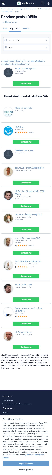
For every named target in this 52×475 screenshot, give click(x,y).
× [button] (47, 40)
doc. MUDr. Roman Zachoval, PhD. (29, 168)
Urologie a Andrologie (15, 9)
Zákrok (4, 28)
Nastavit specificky (26, 470)
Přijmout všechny (26, 464)
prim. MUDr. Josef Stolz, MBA (27, 238)
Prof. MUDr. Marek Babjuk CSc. (28, 261)
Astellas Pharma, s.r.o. (24, 150)
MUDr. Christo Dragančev (25, 68)
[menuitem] (5, 29)
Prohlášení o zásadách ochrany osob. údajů (16, 404)
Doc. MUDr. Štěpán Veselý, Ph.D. (28, 214)
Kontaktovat (26, 83)
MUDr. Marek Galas (23, 332)
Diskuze (26, 28)
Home (3, 9)
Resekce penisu (31, 9)
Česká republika (6, 11)
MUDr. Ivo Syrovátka (23, 108)
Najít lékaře (44, 9)
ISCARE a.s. (20, 127)
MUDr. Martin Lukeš (23, 285)
